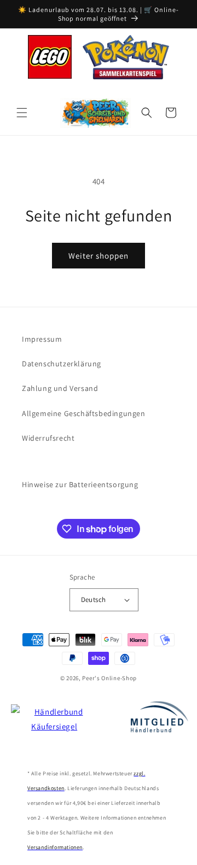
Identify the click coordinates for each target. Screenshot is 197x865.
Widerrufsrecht (48, 438)
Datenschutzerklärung (61, 364)
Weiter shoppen (98, 255)
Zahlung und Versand (60, 388)
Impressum (42, 339)
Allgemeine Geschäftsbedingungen (84, 413)
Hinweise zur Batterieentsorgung (80, 484)
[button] (22, 113)
